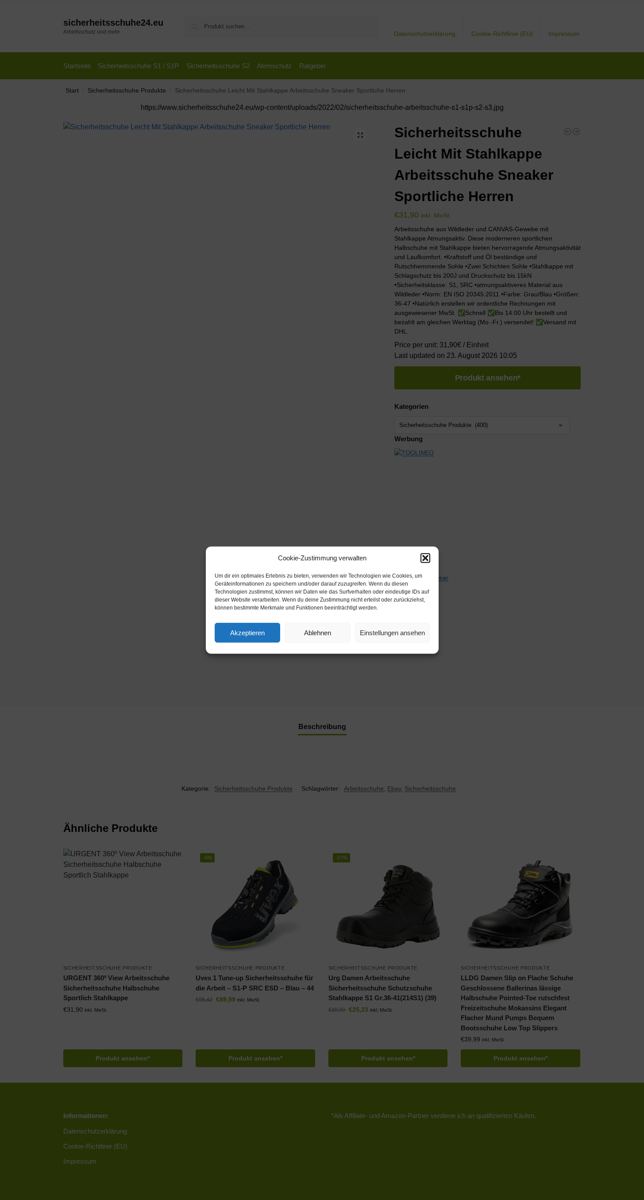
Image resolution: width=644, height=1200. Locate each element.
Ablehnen (317, 632)
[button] (425, 558)
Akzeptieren (247, 632)
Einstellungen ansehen (392, 632)
